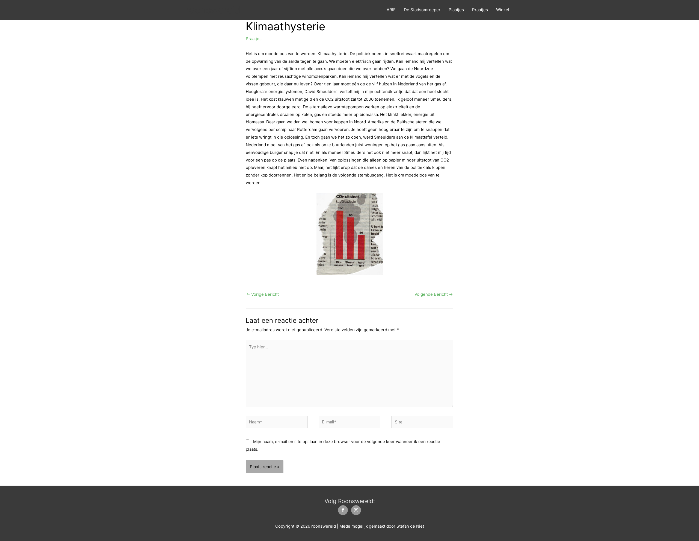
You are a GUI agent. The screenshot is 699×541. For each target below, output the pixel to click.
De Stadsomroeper (422, 9)
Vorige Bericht (262, 294)
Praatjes (480, 9)
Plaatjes (456, 9)
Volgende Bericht (433, 294)
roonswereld (213, 10)
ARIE (391, 9)
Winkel (502, 9)
